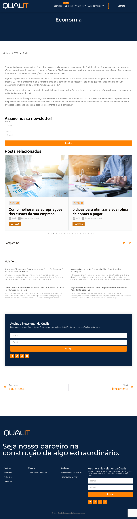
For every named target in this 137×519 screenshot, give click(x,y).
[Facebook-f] (12, 356)
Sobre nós (8, 473)
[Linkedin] (27, 356)
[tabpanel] (36, 192)
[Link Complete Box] (36, 192)
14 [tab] (83, 233)
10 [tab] (72, 233)
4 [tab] (56, 233)
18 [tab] (94, 233)
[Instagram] (17, 356)
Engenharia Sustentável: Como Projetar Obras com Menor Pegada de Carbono (99, 289)
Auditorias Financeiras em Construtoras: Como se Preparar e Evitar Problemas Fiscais (34, 270)
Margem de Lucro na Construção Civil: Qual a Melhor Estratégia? (96, 270)
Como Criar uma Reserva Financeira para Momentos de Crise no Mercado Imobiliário (34, 289)
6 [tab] (61, 233)
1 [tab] (48, 233)
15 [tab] (86, 233)
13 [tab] (80, 233)
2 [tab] (51, 233)
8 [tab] (67, 233)
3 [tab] (53, 233)
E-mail (8, 131)
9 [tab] (69, 233)
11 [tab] (75, 233)
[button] (9, 192)
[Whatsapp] (22, 356)
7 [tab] (64, 233)
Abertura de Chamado (37, 473)
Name (7, 122)
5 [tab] (59, 233)
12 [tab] (78, 233)
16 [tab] (88, 233)
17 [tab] (91, 233)
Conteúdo (8, 482)
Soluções (8, 477)
